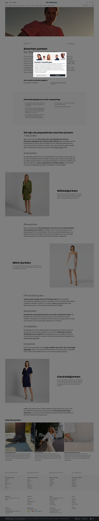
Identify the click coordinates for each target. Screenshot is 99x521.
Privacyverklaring (37, 72)
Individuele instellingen (41, 75)
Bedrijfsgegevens (43, 72)
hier (42, 71)
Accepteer (58, 75)
